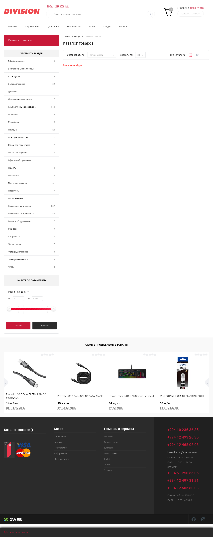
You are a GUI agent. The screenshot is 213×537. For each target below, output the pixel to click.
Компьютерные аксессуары (22, 107)
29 (53, 213)
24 (53, 129)
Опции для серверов (18, 152)
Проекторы (13, 191)
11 (53, 160)
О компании (60, 436)
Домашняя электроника (20, 99)
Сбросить (44, 325)
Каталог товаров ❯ (19, 430)
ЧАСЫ (11, 267)
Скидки (107, 26)
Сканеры (12, 229)
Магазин (12, 26)
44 (53, 168)
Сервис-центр (32, 26)
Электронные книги (18, 259)
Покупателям (60, 447)
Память (12, 168)
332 (53, 206)
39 (53, 84)
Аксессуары (14, 76)
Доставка (53, 26)
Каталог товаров (20, 40)
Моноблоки (13, 122)
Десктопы (13, 91)
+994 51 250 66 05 (183, 473)
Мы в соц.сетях (61, 459)
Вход (50, 6)
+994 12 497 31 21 (183, 480)
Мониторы (13, 114)
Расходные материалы (19, 206)
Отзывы (123, 26)
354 (53, 107)
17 (53, 145)
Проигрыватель (15, 198)
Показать (18, 325)
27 (53, 221)
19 (53, 61)
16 (53, 114)
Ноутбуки (12, 129)
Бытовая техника (16, 84)
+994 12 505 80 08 (183, 488)
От (9, 298)
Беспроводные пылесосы (21, 68)
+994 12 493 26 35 (183, 437)
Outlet (92, 26)
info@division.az (187, 452)
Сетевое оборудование (19, 221)
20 (53, 236)
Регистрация (62, 6)
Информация (60, 453)
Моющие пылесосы (18, 137)
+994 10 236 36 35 (183, 430)
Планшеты (13, 175)
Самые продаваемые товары (106, 344)
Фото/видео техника (18, 252)
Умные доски (14, 244)
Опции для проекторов (19, 145)
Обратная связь (18, 532)
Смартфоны (14, 236)
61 (53, 183)
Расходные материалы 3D (21, 213)
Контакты (59, 442)
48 (53, 252)
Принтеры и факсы (17, 183)
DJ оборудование (16, 61)
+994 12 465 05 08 (183, 444)
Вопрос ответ (74, 26)
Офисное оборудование (19, 160)
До (28, 298)
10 (53, 152)
